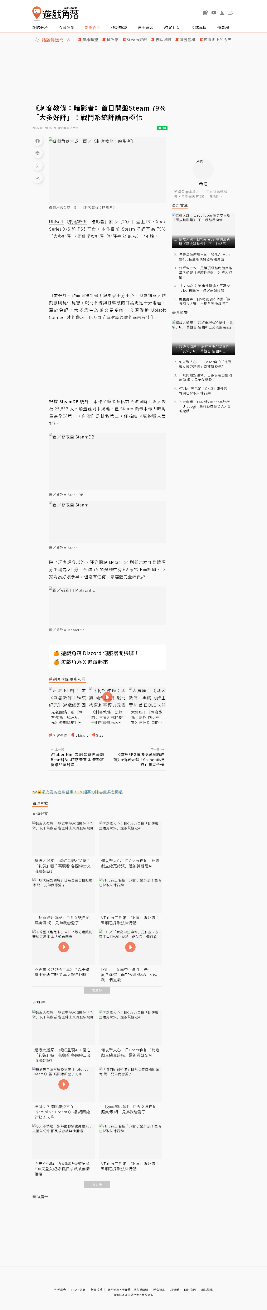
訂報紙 (174, 1289)
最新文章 (180, 205)
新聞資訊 (93, 27)
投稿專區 (199, 27)
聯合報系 (159, 1289)
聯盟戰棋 (187, 39)
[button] (230, 12)
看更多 (97, 990)
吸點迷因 (163, 39)
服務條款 (113, 1289)
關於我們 (190, 1289)
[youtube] (213, 12)
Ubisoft (81, 735)
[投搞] (205, 12)
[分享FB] (37, 140)
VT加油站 (172, 27)
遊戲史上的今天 (218, 39)
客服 (83, 1289)
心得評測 (66, 27)
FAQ (74, 1289)
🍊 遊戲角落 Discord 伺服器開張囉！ (96, 653)
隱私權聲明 (141, 1289)
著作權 (126, 1289)
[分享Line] (37, 153)
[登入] (222, 12)
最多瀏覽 (180, 312)
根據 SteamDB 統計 (69, 401)
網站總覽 (207, 1289)
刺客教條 (60, 735)
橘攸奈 (112, 39)
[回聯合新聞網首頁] (37, 13)
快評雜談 (119, 27)
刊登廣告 (60, 1289)
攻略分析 (40, 27)
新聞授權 (96, 1289)
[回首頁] (55, 13)
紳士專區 (145, 27)
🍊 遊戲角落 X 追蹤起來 (80, 661)
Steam (101, 735)
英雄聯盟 (90, 39)
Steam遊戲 (137, 39)
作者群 (223, 27)
